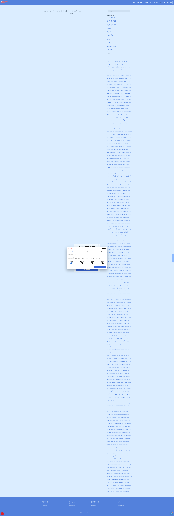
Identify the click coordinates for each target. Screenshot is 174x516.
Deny (74, 266)
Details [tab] (87, 251)
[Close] (98, 245)
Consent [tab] (73, 251)
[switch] (82, 263)
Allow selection (87, 266)
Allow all (100, 266)
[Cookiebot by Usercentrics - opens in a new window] (102, 248)
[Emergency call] (2, 513)
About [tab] (101, 251)
